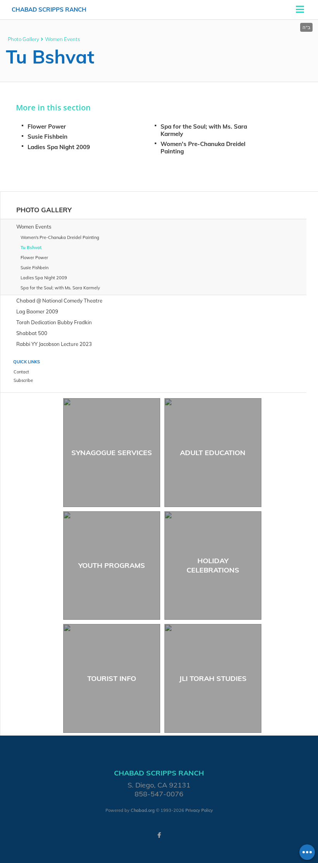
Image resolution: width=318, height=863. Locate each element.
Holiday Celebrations (213, 565)
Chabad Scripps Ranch (49, 9)
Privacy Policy (199, 810)
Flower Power (47, 126)
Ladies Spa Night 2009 (59, 147)
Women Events (62, 39)
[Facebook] (159, 835)
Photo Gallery (23, 39)
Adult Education (212, 452)
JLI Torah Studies (213, 678)
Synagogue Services (111, 452)
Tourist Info (111, 678)
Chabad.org (143, 810)
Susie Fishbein (47, 136)
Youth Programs (111, 565)
